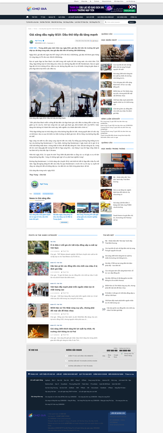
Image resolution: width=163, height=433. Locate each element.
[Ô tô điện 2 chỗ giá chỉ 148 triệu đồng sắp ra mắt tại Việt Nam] (38, 249)
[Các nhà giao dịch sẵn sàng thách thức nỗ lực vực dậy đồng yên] (106, 84)
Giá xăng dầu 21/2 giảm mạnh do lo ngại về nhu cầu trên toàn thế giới (39, 217)
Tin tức (34, 17)
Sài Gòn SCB (63, 388)
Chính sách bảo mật (70, 374)
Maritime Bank (49, 384)
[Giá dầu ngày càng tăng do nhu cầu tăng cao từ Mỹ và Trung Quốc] (64, 208)
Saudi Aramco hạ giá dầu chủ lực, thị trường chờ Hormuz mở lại (123, 218)
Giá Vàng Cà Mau (68, 22)
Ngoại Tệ (52, 17)
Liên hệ (59, 374)
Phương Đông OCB (74, 384)
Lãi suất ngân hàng (75, 17)
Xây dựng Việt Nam (50, 391)
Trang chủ (34, 374)
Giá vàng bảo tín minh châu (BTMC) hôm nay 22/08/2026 (60, 396)
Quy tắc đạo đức (85, 374)
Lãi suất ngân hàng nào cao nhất (88, 391)
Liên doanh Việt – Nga (125, 380)
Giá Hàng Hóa (122, 17)
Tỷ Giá (43, 17)
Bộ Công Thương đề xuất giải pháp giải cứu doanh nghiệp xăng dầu (87, 217)
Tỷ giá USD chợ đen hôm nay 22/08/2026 (120, 125)
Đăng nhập (84, 1)
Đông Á (78, 380)
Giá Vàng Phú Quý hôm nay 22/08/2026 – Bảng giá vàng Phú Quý (95, 400)
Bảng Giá (109, 356)
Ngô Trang (44, 184)
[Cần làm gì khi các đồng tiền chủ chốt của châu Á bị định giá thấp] (106, 111)
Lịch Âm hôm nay (130, 1)
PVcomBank (94, 384)
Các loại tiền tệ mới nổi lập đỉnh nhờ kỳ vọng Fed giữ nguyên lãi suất (122, 67)
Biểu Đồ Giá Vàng (57, 22)
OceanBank (64, 384)
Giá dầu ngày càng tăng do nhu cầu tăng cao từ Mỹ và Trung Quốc (62, 217)
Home (29, 28)
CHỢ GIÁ (33, 48)
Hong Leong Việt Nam (94, 380)
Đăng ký (76, 1)
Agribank (47, 380)
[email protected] (65, 418)
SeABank (71, 388)
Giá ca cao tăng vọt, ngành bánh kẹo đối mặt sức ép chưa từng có (122, 192)
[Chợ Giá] (36, 9)
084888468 (53, 418)
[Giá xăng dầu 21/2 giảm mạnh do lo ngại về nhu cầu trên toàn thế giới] (40, 208)
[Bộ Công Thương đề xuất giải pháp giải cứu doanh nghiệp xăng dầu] (88, 208)
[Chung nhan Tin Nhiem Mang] (128, 355)
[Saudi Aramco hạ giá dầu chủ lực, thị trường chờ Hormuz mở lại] (106, 219)
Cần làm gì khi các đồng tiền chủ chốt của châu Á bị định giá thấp (122, 111)
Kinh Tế (53, 262)
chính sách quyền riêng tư (91, 423)
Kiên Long (114, 380)
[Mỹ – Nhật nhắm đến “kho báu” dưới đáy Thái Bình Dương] (106, 181)
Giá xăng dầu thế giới (48, 193)
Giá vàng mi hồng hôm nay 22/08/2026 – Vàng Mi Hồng (60, 400)
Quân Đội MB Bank (104, 384)
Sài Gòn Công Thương (51, 388)
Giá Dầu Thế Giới (45, 22)
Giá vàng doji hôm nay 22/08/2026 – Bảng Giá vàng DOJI (94, 396)
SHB (77, 388)
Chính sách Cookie (100, 374)
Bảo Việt (66, 380)
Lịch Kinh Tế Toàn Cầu (81, 22)
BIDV (72, 380)
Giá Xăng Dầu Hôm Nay (106, 17)
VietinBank (103, 388)
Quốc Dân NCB (116, 384)
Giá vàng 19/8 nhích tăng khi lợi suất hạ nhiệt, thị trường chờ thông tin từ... (122, 76)
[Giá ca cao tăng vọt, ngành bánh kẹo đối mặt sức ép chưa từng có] (106, 194)
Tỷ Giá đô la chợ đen (32, 22)
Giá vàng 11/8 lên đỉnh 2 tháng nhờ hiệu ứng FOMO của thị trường (122, 205)
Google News (116, 356)
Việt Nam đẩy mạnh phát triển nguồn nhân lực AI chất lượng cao (123, 102)
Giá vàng (61, 17)
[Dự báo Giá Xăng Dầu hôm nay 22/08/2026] (117, 163)
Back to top (130, 374)
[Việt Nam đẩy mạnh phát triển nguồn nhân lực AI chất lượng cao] (106, 102)
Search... (132, 22)
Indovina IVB (105, 380)
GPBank (84, 380)
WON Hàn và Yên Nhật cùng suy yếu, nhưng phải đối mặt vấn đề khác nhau (123, 93)
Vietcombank (94, 388)
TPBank (83, 388)
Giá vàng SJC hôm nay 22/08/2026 (54, 404)
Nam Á (57, 384)
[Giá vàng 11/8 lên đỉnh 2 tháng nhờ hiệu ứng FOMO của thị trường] (106, 207)
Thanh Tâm (66, 251)
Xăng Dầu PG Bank (120, 388)
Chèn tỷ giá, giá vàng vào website (80, 356)
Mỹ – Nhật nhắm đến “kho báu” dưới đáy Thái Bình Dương (121, 179)
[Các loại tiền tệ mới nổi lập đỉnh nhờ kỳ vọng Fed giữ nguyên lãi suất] (106, 67)
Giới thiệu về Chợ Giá (47, 374)
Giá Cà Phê (90, 17)
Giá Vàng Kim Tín (95, 22)
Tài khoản (96, 1)
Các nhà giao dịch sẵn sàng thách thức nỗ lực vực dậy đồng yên (122, 85)
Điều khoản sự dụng (115, 374)
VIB (88, 388)
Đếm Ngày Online (118, 1)
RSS (104, 356)
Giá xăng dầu (37, 193)
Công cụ (133, 17)
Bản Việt (59, 380)
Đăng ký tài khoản (106, 1)
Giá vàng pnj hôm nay (122, 400)
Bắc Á (53, 380)
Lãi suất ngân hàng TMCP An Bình (67, 391)
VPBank (110, 388)
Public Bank (85, 384)
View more (64, 222)
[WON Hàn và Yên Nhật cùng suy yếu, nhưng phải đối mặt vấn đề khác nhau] (106, 93)
